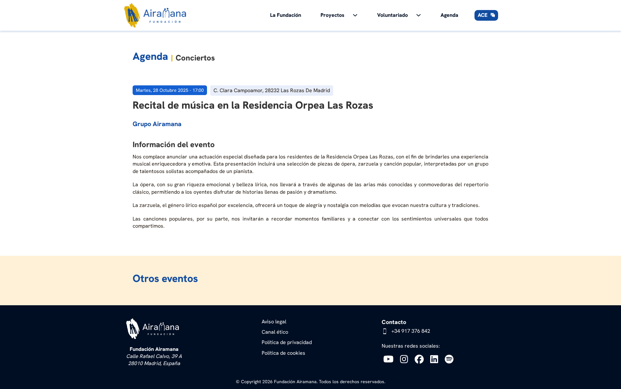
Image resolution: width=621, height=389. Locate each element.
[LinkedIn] (436, 359)
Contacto (394, 322)
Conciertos (195, 58)
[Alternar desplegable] (355, 15)
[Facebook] (421, 359)
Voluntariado (392, 15)
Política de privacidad (287, 342)
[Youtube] (390, 359)
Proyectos (332, 15)
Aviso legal (274, 321)
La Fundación (285, 15)
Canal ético (275, 332)
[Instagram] (405, 359)
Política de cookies (283, 353)
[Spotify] (450, 359)
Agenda (449, 15)
